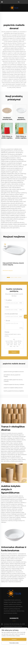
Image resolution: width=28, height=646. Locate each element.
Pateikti (14, 352)
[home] (14, 7)
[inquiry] (26, 317)
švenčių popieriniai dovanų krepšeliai (14, 391)
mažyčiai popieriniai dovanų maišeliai (14, 384)
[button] (8, 277)
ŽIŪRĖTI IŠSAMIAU (7, 110)
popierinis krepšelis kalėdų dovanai (13, 387)
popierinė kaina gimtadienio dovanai (14, 371)
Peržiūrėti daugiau (8, 270)
